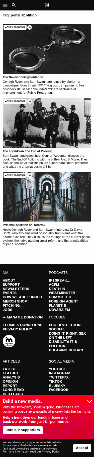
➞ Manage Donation (23, 317)
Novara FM (59, 309)
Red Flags (13, 394)
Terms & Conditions (23, 325)
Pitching (11, 305)
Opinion (10, 381)
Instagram (59, 373)
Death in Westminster (62, 291)
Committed (60, 297)
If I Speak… (60, 280)
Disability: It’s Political (63, 343)
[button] (7, 5)
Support (11, 284)
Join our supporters (23, 430)
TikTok (55, 381)
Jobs (8, 309)
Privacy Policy (17, 329)
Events (10, 293)
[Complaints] (9, 341)
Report (10, 385)
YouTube (57, 369)
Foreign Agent (63, 301)
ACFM (54, 284)
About (9, 280)
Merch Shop (15, 301)
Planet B (57, 305)
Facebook (59, 389)
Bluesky (57, 385)
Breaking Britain (66, 350)
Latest (9, 369)
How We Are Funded (22, 297)
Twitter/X (58, 377)
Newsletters (16, 289)
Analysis (11, 377)
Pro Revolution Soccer (65, 327)
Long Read (13, 389)
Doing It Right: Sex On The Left (67, 335)
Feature (11, 373)
